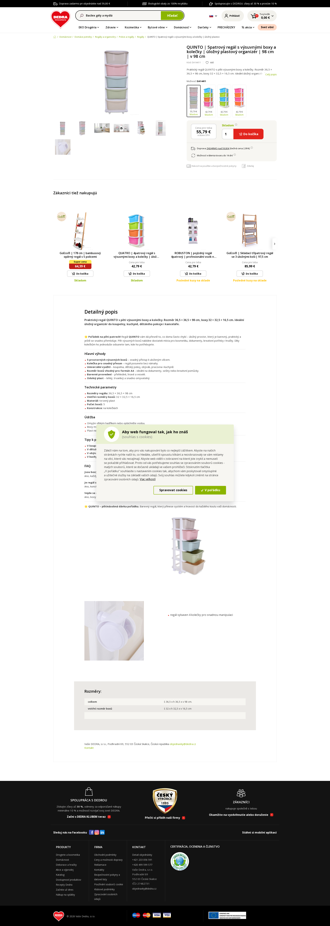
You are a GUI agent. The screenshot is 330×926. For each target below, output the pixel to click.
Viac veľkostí (148, 479)
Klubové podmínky (104, 889)
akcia (248, 27)
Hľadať (172, 15)
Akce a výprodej (65, 869)
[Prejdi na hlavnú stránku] (60, 19)
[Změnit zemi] (211, 16)
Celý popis (271, 74)
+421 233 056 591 (142, 859)
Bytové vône (156, 27)
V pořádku (212, 490)
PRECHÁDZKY (226, 27)
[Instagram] (96, 832)
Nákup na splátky (65, 894)
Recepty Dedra (64, 884)
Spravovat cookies (173, 490)
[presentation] (55, 243)
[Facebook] (91, 832)
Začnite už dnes (64, 889)
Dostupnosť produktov (68, 879)
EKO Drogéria (87, 27)
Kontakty (99, 869)
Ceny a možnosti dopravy (108, 859)
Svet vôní (267, 27)
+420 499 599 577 (142, 864)
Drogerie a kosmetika (68, 854)
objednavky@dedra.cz (183, 744)
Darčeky (203, 27)
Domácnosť (181, 27)
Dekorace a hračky (66, 864)
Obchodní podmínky (105, 854)
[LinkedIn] (102, 832)
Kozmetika (132, 27)
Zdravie (111, 27)
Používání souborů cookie (108, 884)
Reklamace (100, 864)
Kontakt (89, 747)
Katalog (60, 874)
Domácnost (62, 859)
